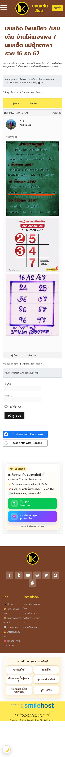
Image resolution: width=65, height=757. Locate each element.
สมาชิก (57, 8)
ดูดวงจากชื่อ (46, 689)
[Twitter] (46, 575)
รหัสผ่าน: (8, 395)
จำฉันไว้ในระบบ (14, 406)
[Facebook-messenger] (32, 583)
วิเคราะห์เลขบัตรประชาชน (19, 690)
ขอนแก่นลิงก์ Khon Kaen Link (16, 63)
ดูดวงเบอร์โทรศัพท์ (46, 679)
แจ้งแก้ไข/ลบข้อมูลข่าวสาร (33, 716)
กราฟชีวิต (46, 669)
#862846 (56, 112)
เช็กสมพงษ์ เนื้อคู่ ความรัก (18, 680)
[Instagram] (37, 575)
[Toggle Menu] (3, 7)
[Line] (55, 575)
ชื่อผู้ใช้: (8, 384)
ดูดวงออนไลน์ (19, 669)
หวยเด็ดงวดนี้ (43, 63)
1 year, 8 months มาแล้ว (24, 82)
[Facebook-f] (9, 575)
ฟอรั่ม (33, 63)
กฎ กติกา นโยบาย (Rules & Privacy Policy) (32, 714)
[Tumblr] (19, 575)
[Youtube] (28, 575)
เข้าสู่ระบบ (14, 415)
